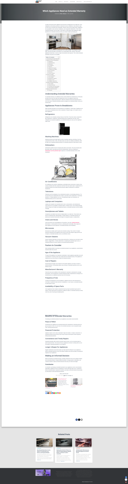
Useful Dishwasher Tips (88, 1)
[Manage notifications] (126, 482)
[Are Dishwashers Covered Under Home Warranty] (76, 381)
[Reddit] (50, 393)
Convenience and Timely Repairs (53, 86)
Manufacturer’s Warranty (52, 78)
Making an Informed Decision (52, 88)
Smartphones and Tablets (52, 69)
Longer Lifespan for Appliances (53, 87)
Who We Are (66, 1)
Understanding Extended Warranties (53, 58)
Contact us (60, 1)
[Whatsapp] (56, 393)
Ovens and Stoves (51, 70)
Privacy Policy (79, 1)
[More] (60, 393)
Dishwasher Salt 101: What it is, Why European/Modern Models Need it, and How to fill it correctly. (63, 451)
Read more (62, 461)
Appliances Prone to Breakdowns (52, 60)
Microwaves (50, 71)
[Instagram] (58, 393)
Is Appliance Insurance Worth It (50, 387)
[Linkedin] (52, 393)
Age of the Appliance (51, 75)
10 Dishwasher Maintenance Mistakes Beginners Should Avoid (82, 451)
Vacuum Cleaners (52, 73)
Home (56, 1)
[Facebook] (46, 393)
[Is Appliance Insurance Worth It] (51, 382)
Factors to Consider (50, 74)
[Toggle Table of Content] (58, 57)
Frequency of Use (51, 79)
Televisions (50, 66)
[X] (48, 393)
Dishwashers (50, 64)
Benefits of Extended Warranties (52, 82)
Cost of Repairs (51, 77)
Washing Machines (51, 62)
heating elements (75, 222)
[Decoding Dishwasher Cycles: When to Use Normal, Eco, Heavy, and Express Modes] (44, 442)
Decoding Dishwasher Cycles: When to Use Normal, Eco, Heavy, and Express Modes (43, 451)
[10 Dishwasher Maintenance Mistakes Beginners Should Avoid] (83, 442)
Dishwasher (39, 448)
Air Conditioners (51, 65)
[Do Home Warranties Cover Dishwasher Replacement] (64, 382)
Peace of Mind (50, 83)
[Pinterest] (54, 393)
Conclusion (50, 90)
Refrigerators (50, 61)
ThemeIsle (90, 481)
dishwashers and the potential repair (53, 150)
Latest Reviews (72, 1)
